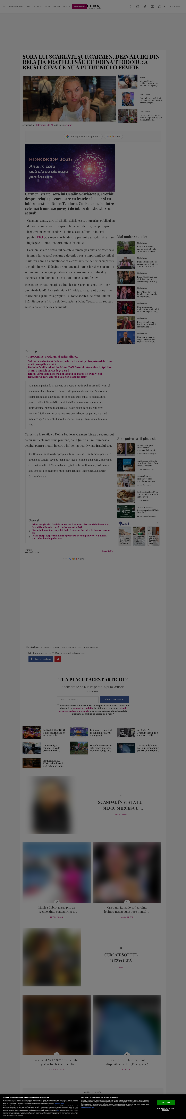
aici (58, 1110)
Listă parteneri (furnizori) (87, 1107)
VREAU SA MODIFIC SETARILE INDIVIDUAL (165, 1109)
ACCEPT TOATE (166, 1102)
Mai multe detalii (59, 1103)
